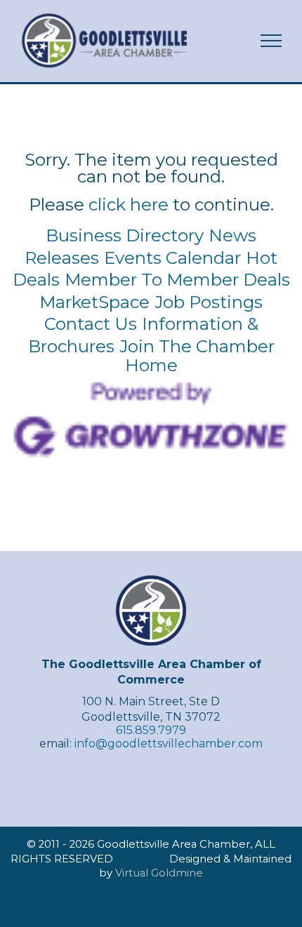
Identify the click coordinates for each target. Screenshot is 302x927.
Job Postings (209, 302)
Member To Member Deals (177, 279)
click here (128, 204)
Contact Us (90, 324)
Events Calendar (172, 258)
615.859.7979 (151, 730)
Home (151, 365)
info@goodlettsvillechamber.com (168, 743)
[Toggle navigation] (271, 41)
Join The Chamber (197, 346)
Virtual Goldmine (159, 873)
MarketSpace (94, 302)
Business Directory (125, 235)
